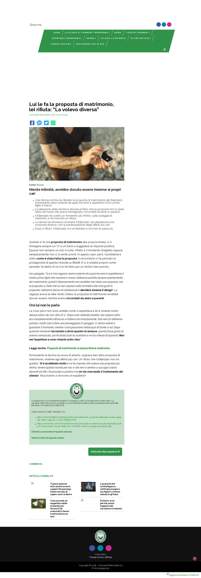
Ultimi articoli (140, 38)
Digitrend (188, 575)
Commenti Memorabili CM (41, 115)
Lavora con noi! (61, 44)
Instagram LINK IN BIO (90, 44)
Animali (91, 38)
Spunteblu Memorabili (67, 38)
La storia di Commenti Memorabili (87, 33)
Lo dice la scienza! (113, 38)
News (118, 33)
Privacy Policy (100, 554)
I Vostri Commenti (138, 33)
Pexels (40, 185)
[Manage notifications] (195, 559)
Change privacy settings (100, 557)
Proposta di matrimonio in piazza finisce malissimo (78, 348)
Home (57, 33)
